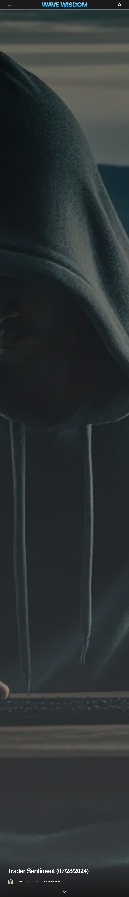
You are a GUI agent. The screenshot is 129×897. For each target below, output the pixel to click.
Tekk (20, 881)
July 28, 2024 (34, 881)
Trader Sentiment (52, 881)
